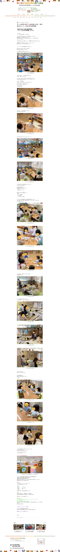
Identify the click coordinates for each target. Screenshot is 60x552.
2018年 (21, 17)
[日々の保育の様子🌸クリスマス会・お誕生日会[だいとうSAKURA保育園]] (19, 527)
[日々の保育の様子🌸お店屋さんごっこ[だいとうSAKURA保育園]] (41, 527)
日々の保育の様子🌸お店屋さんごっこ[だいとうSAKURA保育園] (41, 531)
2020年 (26, 17)
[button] (45, 17)
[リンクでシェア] (22, 517)
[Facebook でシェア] (17, 517)
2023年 (35, 17)
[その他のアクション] (42, 22)
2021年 (29, 17)
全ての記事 (14, 17)
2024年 (38, 17)
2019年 (24, 17)
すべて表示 (45, 522)
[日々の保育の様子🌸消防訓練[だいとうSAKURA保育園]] (30, 527)
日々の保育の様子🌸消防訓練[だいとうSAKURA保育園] (30, 531)
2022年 (32, 17)
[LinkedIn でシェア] (20, 517)
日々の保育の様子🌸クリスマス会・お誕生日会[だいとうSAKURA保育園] (18, 531)
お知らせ (18, 17)
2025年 (40, 17)
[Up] (51, 550)
